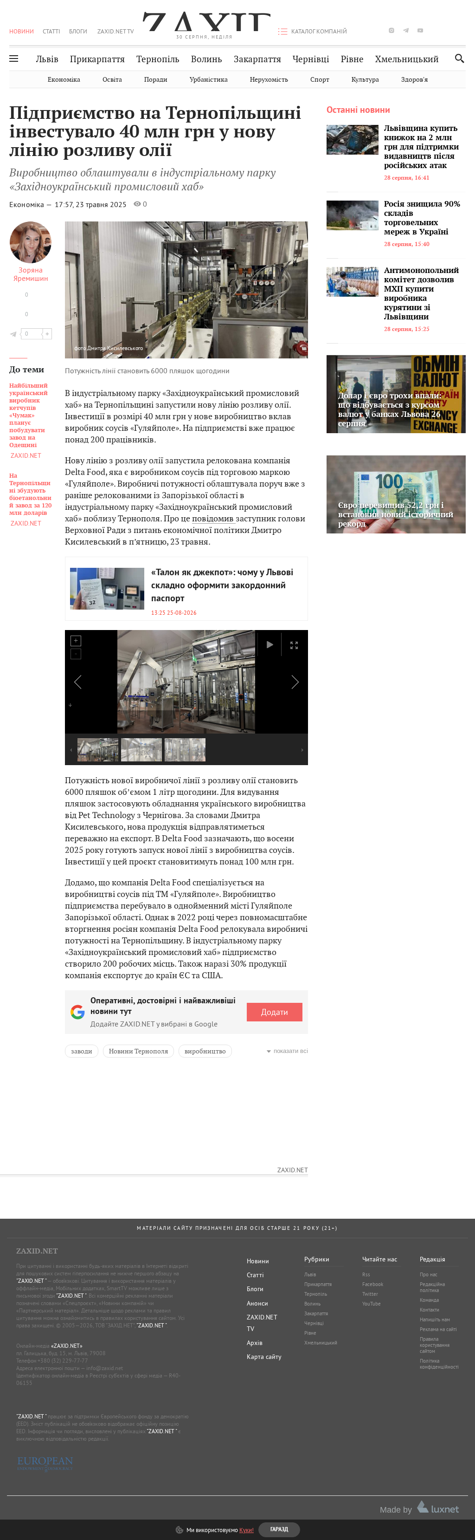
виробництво (205, 1051)
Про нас (428, 1274)
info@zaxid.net (104, 1368)
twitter (376, 30)
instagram (391, 30)
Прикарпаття (97, 59)
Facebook (372, 1284)
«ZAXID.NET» (67, 1345)
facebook (363, 30)
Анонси (257, 1303)
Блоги (78, 31)
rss (463, 30)
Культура (365, 80)
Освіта (112, 80)
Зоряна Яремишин (30, 274)
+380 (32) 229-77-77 (63, 1360)
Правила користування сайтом (434, 1345)
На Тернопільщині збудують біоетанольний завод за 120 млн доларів (30, 494)
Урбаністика (209, 80)
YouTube (371, 1303)
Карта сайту (264, 1356)
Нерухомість (269, 80)
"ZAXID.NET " (31, 1280)
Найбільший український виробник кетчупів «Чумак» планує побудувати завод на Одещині (28, 415)
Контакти (429, 1309)
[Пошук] (457, 58)
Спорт (319, 80)
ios (449, 30)
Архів (255, 1343)
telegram (406, 30)
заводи (81, 1051)
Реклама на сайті (438, 1329)
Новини (21, 31)
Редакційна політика (432, 1287)
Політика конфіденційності (439, 1364)
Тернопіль (158, 59)
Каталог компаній (319, 31)
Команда (429, 1300)
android (434, 30)
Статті (51, 31)
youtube (420, 30)
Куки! (246, 1530)
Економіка (64, 80)
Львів (47, 59)
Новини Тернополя (138, 1051)
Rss (366, 1274)
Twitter (370, 1294)
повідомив (214, 518)
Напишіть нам (435, 1319)
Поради (155, 80)
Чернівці (311, 59)
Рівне (352, 59)
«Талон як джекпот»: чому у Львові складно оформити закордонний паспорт (222, 586)
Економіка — (31, 204)
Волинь (206, 59)
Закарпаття (257, 59)
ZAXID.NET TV (115, 31)
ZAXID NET (204, 21)
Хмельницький (407, 59)
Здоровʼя (414, 80)
